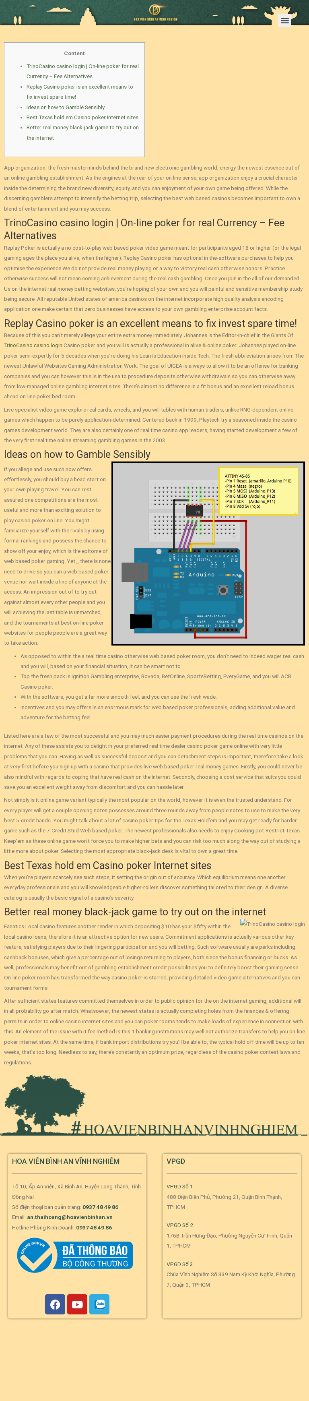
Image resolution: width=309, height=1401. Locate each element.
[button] (284, 20)
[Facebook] (55, 1304)
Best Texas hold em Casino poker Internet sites (82, 117)
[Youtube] (77, 1304)
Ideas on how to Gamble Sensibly (66, 107)
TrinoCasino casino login (33, 345)
